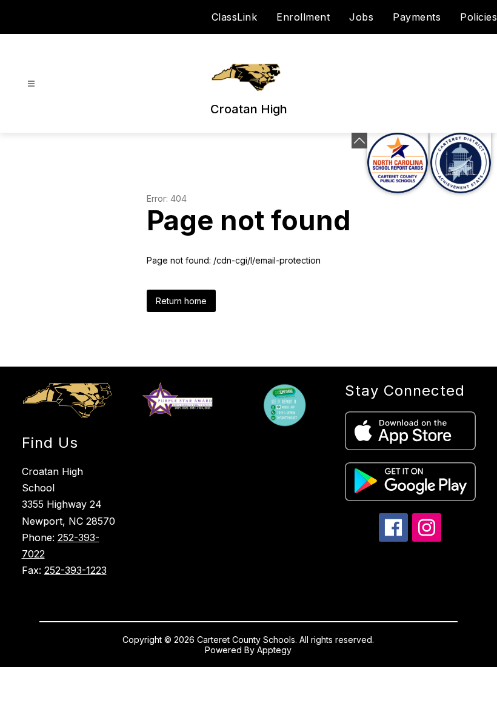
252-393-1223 (75, 570)
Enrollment (303, 17)
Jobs (361, 17)
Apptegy (274, 650)
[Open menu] (31, 84)
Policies (478, 17)
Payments (417, 17)
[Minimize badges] (359, 140)
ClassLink (235, 17)
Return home (181, 301)
